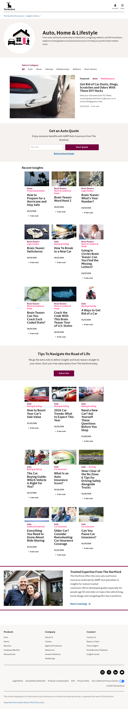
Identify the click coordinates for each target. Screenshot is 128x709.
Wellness (77, 69)
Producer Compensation (58, 681)
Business (7, 646)
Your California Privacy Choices (105, 681)
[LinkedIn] (115, 674)
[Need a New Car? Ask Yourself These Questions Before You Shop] (91, 394)
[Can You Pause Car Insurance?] (91, 514)
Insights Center (32, 16)
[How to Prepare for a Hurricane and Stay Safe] (36, 178)
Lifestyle (49, 69)
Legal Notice (17, 681)
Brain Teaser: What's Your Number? (90, 198)
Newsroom (49, 650)
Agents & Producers (53, 646)
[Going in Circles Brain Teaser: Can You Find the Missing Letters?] (91, 232)
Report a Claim (93, 642)
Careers (48, 642)
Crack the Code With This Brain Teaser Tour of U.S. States (63, 319)
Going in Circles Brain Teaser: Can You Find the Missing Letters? (90, 259)
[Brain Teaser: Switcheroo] (36, 232)
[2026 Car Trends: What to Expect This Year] (64, 394)
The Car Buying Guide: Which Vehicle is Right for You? (36, 480)
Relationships (62, 69)
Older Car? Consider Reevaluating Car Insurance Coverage (63, 537)
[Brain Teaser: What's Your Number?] (91, 178)
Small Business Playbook (97, 650)
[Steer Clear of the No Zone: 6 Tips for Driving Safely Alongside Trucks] (91, 457)
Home (39, 69)
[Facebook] (109, 674)
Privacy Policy (83, 681)
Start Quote (82, 147)
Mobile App (50, 659)
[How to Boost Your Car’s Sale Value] (36, 394)
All (23, 69)
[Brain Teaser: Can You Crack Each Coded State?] (36, 294)
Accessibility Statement (35, 681)
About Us (49, 637)
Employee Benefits (12, 650)
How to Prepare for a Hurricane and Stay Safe (36, 200)
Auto (30, 69)
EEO (73, 681)
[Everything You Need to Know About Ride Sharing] (36, 514)
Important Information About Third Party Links (24, 703)
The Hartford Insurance (14, 16)
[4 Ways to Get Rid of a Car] (91, 294)
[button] (64, 373)
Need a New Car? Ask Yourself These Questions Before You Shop (89, 420)
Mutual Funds (9, 654)
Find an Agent (92, 646)
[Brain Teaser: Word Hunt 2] (64, 178)
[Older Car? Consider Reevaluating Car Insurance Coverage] (64, 514)
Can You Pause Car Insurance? (88, 534)
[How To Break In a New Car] (64, 232)
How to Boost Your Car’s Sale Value (36, 414)
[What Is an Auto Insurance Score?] (64, 457)
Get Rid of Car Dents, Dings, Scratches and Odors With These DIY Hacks (99, 88)
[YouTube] (122, 674)
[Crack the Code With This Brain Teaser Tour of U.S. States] (64, 294)
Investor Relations (53, 654)
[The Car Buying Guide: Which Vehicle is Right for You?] (36, 457)
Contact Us (91, 637)
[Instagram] (102, 674)
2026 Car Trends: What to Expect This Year (64, 415)
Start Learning (78, 604)
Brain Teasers (90, 69)
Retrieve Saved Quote (64, 154)
